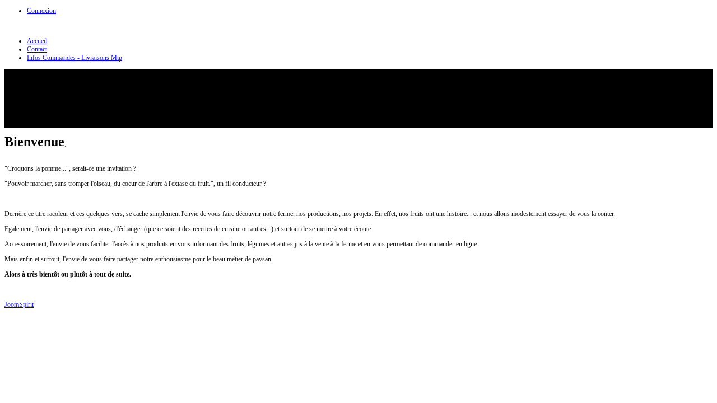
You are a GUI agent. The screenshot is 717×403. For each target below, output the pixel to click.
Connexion (41, 11)
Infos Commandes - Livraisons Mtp (74, 58)
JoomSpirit (19, 304)
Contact (37, 49)
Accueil (37, 41)
